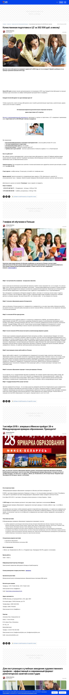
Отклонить (62, 692)
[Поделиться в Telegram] (9, 197)
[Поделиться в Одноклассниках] (6, 197)
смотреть (28, 570)
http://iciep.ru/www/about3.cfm (14, 591)
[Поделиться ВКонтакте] (4, 197)
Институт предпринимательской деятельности (15, 117)
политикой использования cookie (29, 693)
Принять (55, 692)
